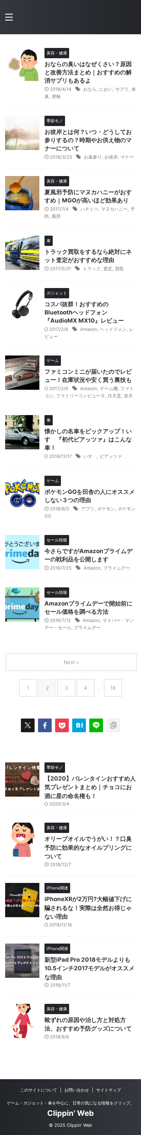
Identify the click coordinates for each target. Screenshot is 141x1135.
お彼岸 (111, 157)
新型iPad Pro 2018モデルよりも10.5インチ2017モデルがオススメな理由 (89, 968)
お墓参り (93, 157)
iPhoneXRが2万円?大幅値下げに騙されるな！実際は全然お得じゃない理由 (88, 908)
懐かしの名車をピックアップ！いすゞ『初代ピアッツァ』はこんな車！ (88, 439)
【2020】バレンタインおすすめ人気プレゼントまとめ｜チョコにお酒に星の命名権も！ (90, 787)
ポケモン (106, 508)
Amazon (88, 329)
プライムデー (116, 568)
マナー (127, 157)
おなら (90, 89)
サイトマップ (108, 1090)
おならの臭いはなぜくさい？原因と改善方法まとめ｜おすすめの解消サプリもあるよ (88, 72)
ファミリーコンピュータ (80, 395)
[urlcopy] (113, 725)
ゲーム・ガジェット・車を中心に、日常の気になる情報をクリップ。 (70, 1103)
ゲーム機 (109, 388)
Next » (71, 662)
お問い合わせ (76, 1090)
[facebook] (45, 725)
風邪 (56, 216)
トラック (92, 268)
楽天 (128, 395)
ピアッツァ (111, 456)
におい (106, 89)
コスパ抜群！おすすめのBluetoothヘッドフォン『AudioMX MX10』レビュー (84, 312)
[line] (96, 725)
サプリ (122, 89)
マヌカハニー (114, 209)
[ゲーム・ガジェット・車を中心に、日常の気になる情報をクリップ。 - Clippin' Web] (79, 725)
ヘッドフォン (113, 329)
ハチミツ (89, 209)
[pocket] (62, 725)
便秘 (56, 96)
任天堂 (114, 395)
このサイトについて (38, 1090)
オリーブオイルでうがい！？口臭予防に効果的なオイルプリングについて (88, 847)
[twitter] (28, 725)
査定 (107, 268)
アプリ (87, 508)
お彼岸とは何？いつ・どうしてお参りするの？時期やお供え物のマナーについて (88, 140)
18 (113, 688)
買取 (119, 268)
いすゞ (90, 456)
